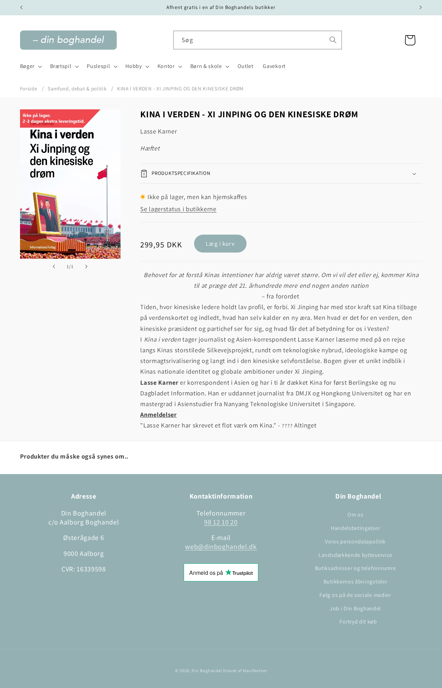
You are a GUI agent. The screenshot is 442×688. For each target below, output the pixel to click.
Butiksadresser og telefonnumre (355, 568)
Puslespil (98, 66)
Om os (355, 514)
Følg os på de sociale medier (355, 595)
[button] (30, 66)
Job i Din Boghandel (355, 608)
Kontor (166, 66)
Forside (28, 88)
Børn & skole (206, 66)
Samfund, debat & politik (77, 88)
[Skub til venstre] (53, 266)
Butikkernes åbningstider (355, 581)
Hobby (133, 66)
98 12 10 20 (221, 522)
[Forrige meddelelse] (21, 7)
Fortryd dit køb (358, 621)
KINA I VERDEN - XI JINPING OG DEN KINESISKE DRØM (180, 88)
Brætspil (60, 66)
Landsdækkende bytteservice (355, 555)
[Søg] (333, 40)
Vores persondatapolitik (355, 541)
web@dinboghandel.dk (221, 546)
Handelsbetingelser (355, 528)
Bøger (27, 66)
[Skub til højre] (86, 266)
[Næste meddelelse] (420, 7)
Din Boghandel (207, 671)
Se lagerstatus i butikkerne (178, 209)
